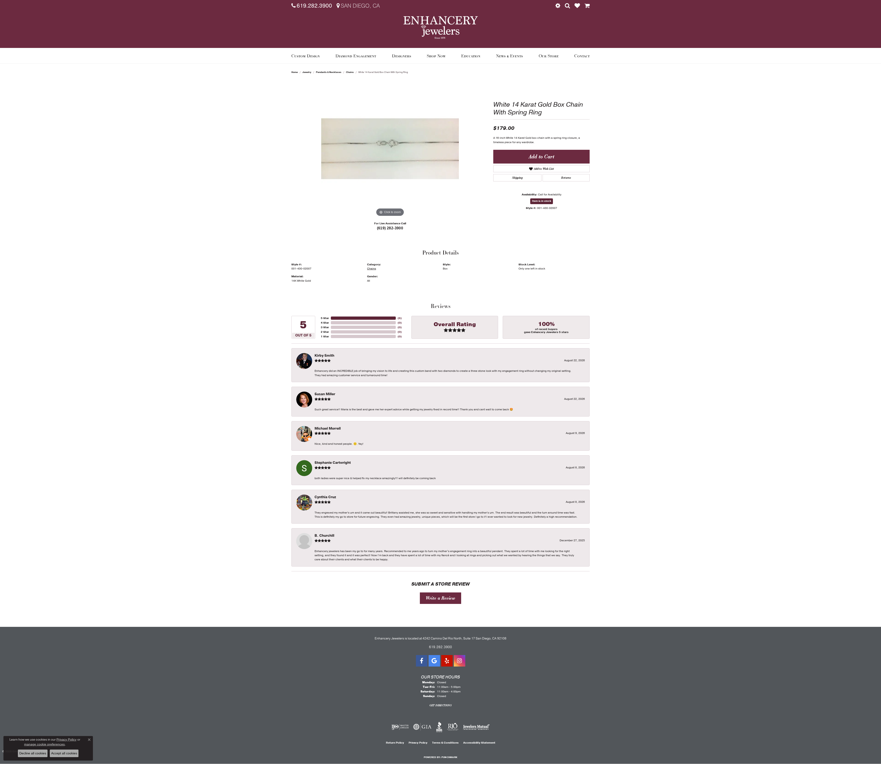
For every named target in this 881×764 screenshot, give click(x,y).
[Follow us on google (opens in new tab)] (434, 661)
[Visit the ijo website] (400, 727)
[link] (311, 5)
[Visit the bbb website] (439, 727)
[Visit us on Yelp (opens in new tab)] (447, 661)
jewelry (306, 72)
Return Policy (395, 743)
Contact (582, 55)
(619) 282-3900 (390, 228)
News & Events (509, 55)
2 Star (325, 332)
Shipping (517, 178)
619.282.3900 (440, 647)
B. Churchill (324, 535)
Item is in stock (541, 201)
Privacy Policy (418, 743)
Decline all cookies (32, 753)
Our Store (549, 55)
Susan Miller (325, 394)
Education (470, 55)
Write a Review (440, 598)
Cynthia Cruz (325, 497)
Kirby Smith (324, 355)
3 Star (325, 327)
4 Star (325, 323)
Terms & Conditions (445, 743)
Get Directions (440, 705)
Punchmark (449, 757)
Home (294, 72)
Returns (566, 178)
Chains (350, 72)
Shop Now (436, 55)
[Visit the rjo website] (452, 727)
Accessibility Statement (479, 743)
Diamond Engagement (355, 55)
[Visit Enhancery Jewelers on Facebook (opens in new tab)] (421, 661)
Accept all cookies (64, 753)
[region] (390, 149)
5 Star (325, 318)
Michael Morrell (328, 428)
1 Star (325, 336)
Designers (401, 55)
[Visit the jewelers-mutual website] (476, 727)
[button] (557, 5)
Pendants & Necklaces (328, 72)
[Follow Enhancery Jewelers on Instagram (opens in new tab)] (459, 661)
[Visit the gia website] (422, 727)
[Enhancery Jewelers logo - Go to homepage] (440, 27)
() (400, 318)
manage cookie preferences (44, 744)
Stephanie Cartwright (333, 462)
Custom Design (305, 55)
